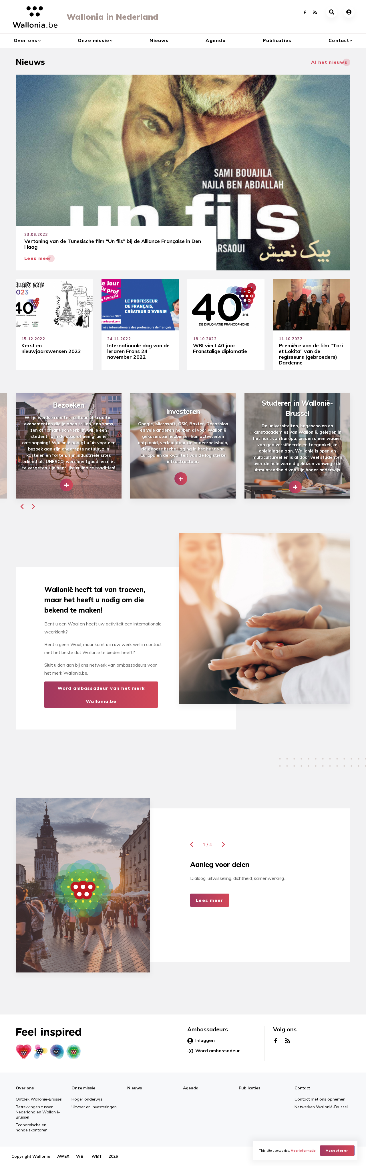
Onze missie (94, 40)
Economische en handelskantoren (31, 1127)
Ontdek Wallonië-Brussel (39, 1099)
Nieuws (159, 40)
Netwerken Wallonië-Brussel (321, 1106)
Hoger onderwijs (87, 1099)
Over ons (25, 40)
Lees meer (209, 900)
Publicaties (277, 40)
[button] (22, 506)
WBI (80, 1156)
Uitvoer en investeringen (94, 1106)
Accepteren (337, 1150)
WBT (97, 1156)
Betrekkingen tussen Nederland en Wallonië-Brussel (38, 1112)
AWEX (63, 1156)
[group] (69, 446)
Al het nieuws (329, 62)
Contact (339, 40)
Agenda (216, 40)
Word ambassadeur (217, 1050)
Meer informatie (303, 1151)
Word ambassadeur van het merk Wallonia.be (101, 694)
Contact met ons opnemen (320, 1099)
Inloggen (205, 1040)
